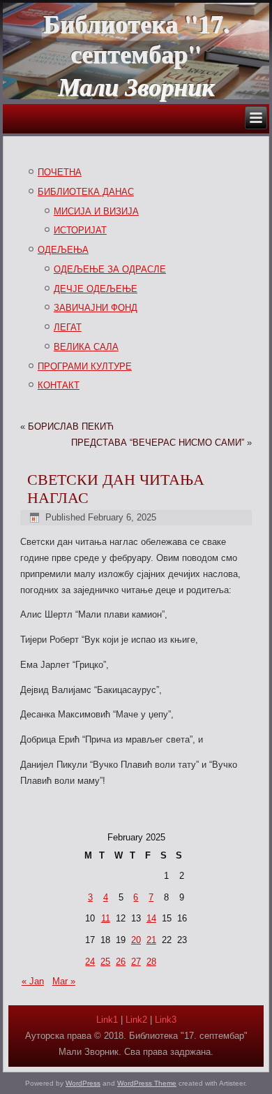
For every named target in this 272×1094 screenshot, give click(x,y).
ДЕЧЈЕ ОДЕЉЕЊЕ (95, 289)
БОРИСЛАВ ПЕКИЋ (71, 426)
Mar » (63, 981)
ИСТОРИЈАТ (80, 230)
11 (105, 918)
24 (90, 961)
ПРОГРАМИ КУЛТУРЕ (85, 366)
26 (121, 961)
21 (151, 940)
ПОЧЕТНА (60, 172)
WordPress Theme (146, 1083)
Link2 (136, 1019)
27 (136, 961)
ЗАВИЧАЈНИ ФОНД (95, 307)
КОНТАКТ (59, 385)
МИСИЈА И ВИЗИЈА (96, 211)
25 (105, 961)
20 (136, 940)
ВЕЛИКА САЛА (86, 347)
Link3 (165, 1019)
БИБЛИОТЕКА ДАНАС (86, 192)
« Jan (33, 981)
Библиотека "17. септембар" (136, 38)
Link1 (107, 1019)
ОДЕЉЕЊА (63, 250)
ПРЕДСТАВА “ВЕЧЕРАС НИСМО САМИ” (157, 442)
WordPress (83, 1083)
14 (151, 918)
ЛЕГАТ (68, 327)
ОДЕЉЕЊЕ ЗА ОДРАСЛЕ (110, 269)
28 (151, 961)
